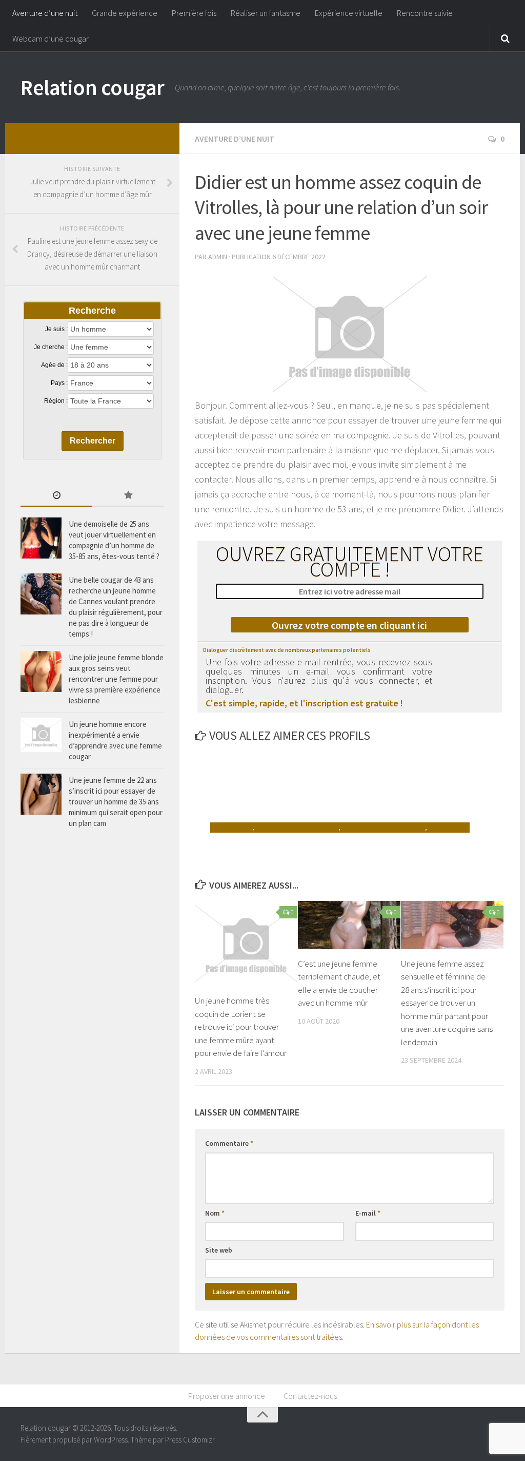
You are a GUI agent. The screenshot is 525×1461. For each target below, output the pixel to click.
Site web (218, 1250)
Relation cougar (93, 87)
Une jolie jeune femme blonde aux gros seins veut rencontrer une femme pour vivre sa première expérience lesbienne (116, 678)
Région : (56, 401)
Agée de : (54, 365)
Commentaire (229, 1143)
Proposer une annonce (226, 1396)
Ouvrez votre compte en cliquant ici (349, 625)
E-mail (367, 1213)
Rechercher (92, 440)
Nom (215, 1213)
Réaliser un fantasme (265, 13)
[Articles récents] (56, 496)
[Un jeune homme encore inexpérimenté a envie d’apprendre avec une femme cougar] (41, 735)
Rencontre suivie (425, 13)
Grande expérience (124, 13)
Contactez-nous (310, 1396)
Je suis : (56, 329)
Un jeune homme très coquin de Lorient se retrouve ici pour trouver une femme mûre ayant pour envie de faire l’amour (241, 1027)
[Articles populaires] (128, 496)
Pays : (59, 383)
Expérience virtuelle (348, 13)
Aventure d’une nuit (44, 13)
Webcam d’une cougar (50, 38)
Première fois (194, 13)
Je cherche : (51, 347)
